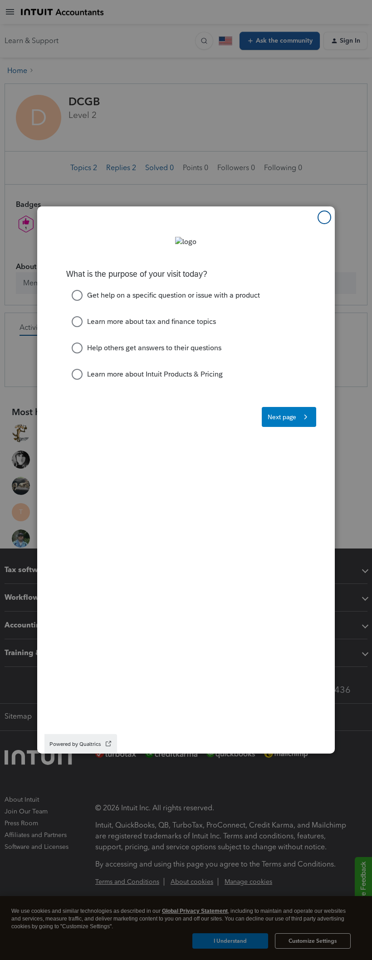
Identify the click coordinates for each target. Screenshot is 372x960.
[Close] (324, 217)
